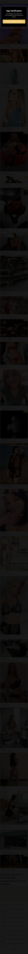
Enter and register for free (14, 21)
